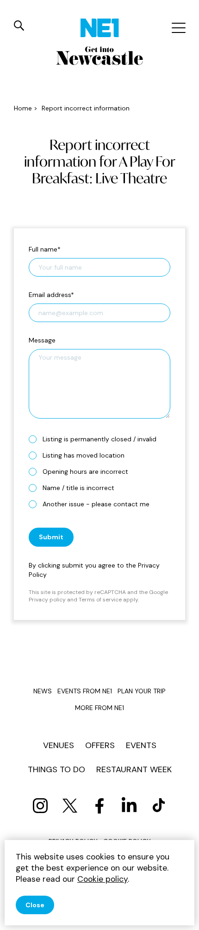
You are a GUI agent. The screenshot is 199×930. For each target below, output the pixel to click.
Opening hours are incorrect (85, 471)
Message (42, 340)
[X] (69, 805)
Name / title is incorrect (78, 488)
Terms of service (100, 599)
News (42, 691)
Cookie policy (102, 879)
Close (34, 905)
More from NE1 (99, 708)
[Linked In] (129, 805)
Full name (45, 249)
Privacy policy (47, 599)
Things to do (56, 769)
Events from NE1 (84, 691)
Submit (51, 537)
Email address (51, 295)
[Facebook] (99, 805)
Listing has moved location (83, 455)
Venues (58, 745)
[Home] (100, 28)
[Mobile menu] (177, 28)
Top (182, 916)
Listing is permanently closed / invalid (99, 439)
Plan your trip (142, 691)
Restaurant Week (134, 769)
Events (141, 745)
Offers (100, 745)
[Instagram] (40, 805)
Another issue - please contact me (96, 504)
